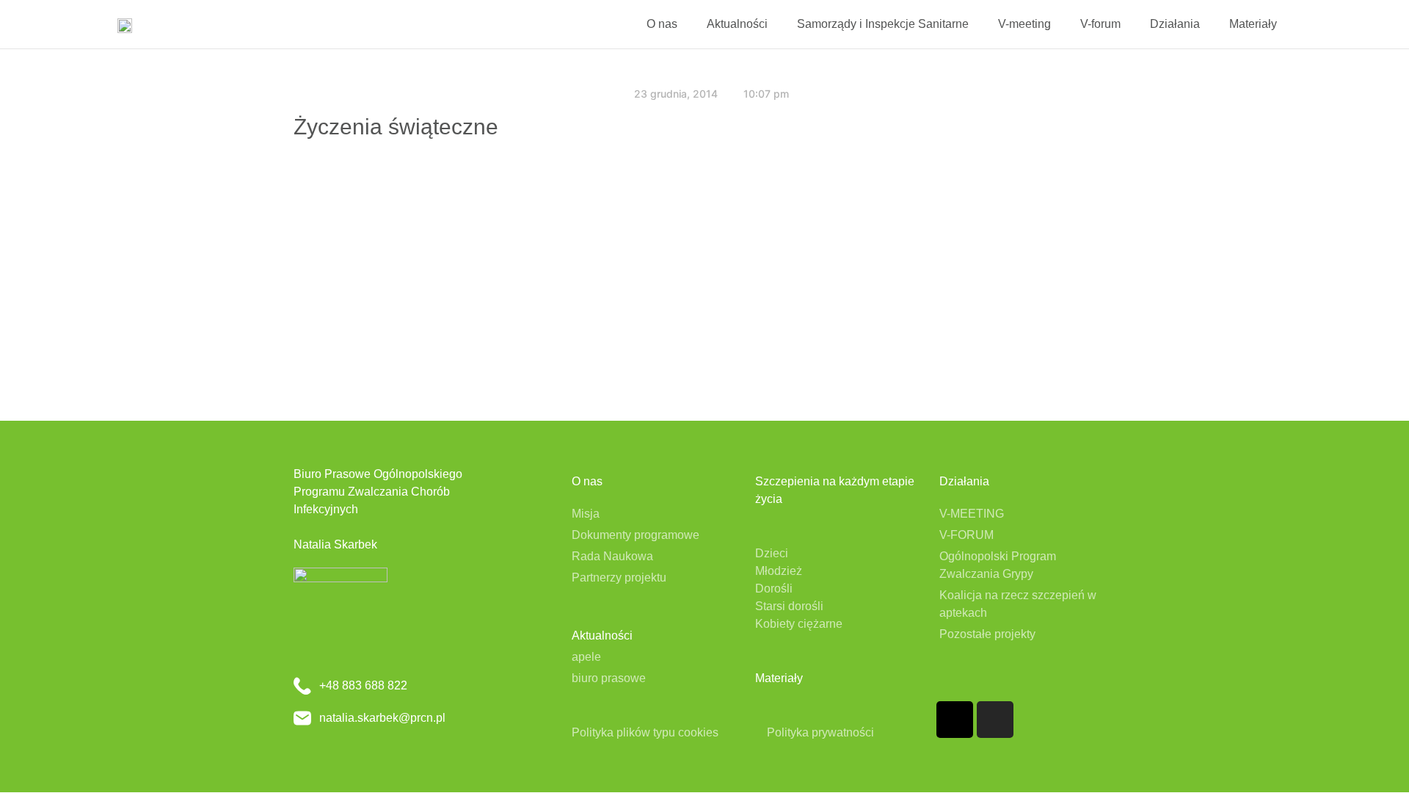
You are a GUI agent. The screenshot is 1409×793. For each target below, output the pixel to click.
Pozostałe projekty (987, 634)
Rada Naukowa (612, 556)
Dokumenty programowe (635, 535)
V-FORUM (966, 535)
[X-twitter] (954, 719)
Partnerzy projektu (619, 577)
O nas (662, 24)
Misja (586, 513)
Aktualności (737, 24)
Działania (1175, 24)
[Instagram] (995, 719)
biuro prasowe (609, 678)
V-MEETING (971, 513)
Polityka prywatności (820, 732)
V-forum (1100, 24)
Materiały (1253, 24)
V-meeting (1024, 24)
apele (586, 657)
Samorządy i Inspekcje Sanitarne (883, 24)
